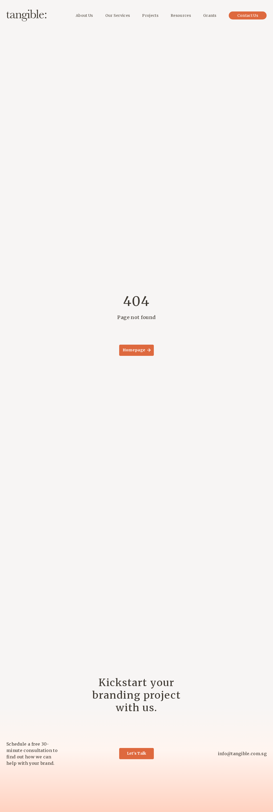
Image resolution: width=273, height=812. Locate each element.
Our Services (117, 15)
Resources (181, 15)
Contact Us (247, 15)
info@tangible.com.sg (242, 753)
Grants (209, 15)
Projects (150, 15)
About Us (84, 15)
